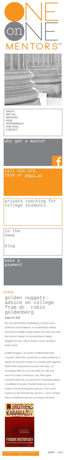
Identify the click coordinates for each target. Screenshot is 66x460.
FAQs (9, 120)
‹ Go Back (8, 292)
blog (10, 246)
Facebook (57, 161)
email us (33, 176)
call (61, 452)
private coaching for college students (30, 203)
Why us (10, 114)
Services (12, 117)
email (51, 452)
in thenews (12, 233)
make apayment (13, 263)
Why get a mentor (24, 141)
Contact (11, 129)
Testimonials (15, 123)
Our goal (12, 126)
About (10, 111)
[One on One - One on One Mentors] (33, 26)
